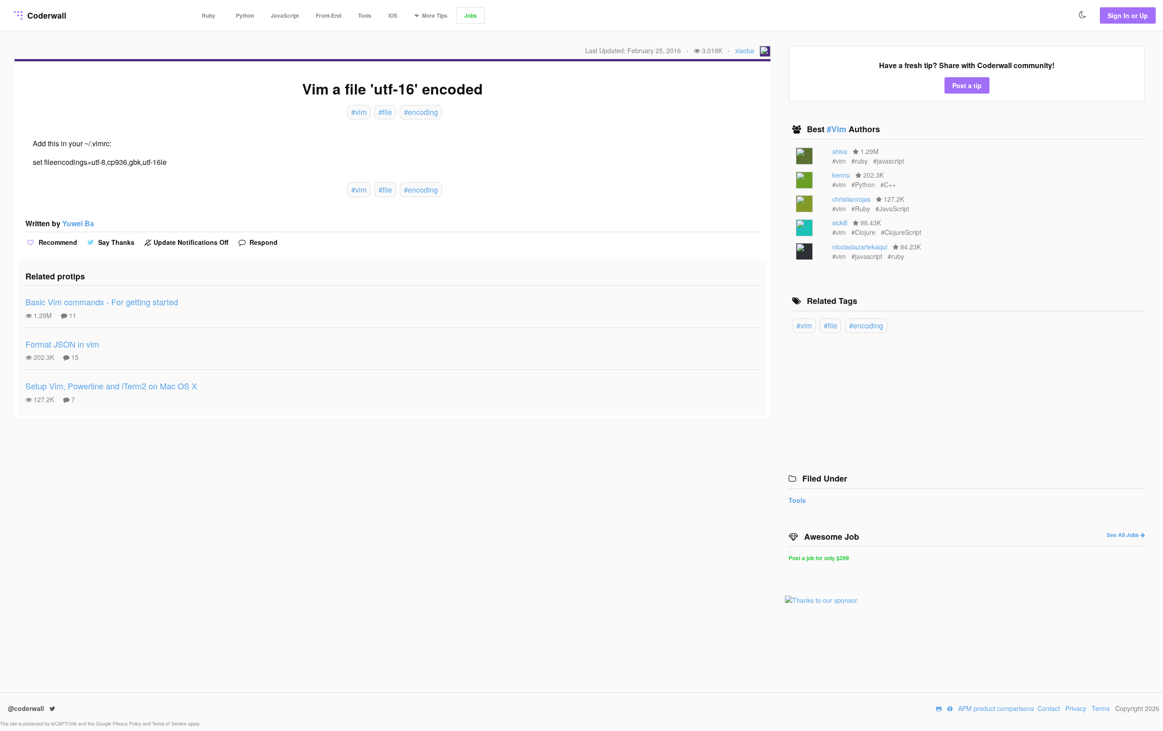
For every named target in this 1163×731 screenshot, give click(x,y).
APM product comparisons (996, 708)
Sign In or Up (1128, 15)
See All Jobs (1123, 535)
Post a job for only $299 (819, 558)
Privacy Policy (128, 724)
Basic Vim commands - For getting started (101, 302)
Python (245, 15)
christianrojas (851, 199)
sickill (839, 222)
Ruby (208, 15)
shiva (839, 151)
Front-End (328, 15)
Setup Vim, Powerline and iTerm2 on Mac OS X (111, 386)
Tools (365, 15)
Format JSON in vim (62, 344)
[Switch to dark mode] (1082, 15)
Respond (263, 242)
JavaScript (285, 15)
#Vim (838, 129)
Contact (1049, 708)
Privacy (1075, 708)
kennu (841, 174)
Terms (1101, 708)
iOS (393, 15)
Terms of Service (170, 724)
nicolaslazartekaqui (859, 246)
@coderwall (27, 708)
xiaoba (744, 50)
